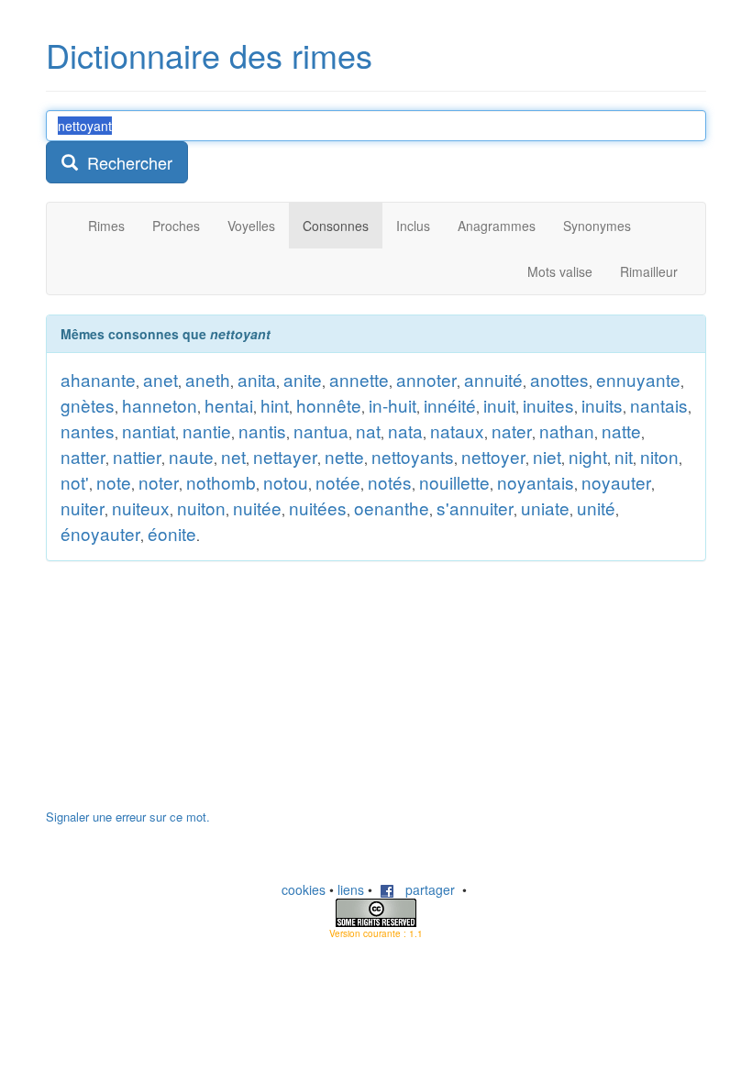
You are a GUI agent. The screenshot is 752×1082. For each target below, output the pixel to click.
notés (390, 481)
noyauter (616, 481)
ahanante (98, 379)
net (233, 456)
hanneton (159, 404)
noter (158, 481)
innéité (450, 404)
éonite (172, 533)
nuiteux (141, 507)
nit (623, 456)
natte (621, 430)
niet (547, 456)
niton (659, 456)
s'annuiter (475, 507)
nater (512, 430)
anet (160, 379)
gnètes (88, 404)
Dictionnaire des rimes (209, 54)
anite (302, 379)
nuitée (257, 507)
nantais (659, 404)
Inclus (413, 225)
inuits (602, 404)
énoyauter (100, 533)
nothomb (221, 481)
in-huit (392, 404)
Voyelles (251, 225)
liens (350, 889)
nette (344, 456)
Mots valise (559, 271)
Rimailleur (649, 271)
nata (405, 430)
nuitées (318, 507)
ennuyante (638, 379)
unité (596, 507)
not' (75, 481)
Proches (176, 225)
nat (368, 430)
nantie (206, 430)
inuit (499, 404)
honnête (328, 404)
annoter (426, 379)
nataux (457, 430)
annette (359, 379)
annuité (493, 379)
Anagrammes (497, 225)
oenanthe (391, 507)
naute (191, 456)
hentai (229, 404)
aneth (207, 379)
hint (274, 404)
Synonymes (597, 225)
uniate (545, 507)
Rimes (106, 225)
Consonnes (336, 225)
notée (337, 481)
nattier (137, 456)
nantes (88, 430)
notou (285, 481)
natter (83, 456)
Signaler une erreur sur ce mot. (128, 816)
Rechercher (125, 162)
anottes (559, 379)
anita (257, 379)
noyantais (535, 481)
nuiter (83, 507)
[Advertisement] (183, 694)
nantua (320, 430)
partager (424, 889)
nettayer (285, 456)
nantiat (148, 430)
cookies (304, 889)
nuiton (201, 507)
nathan (566, 430)
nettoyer (493, 456)
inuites (548, 404)
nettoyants (412, 456)
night (588, 456)
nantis (262, 430)
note (113, 481)
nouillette (454, 481)
